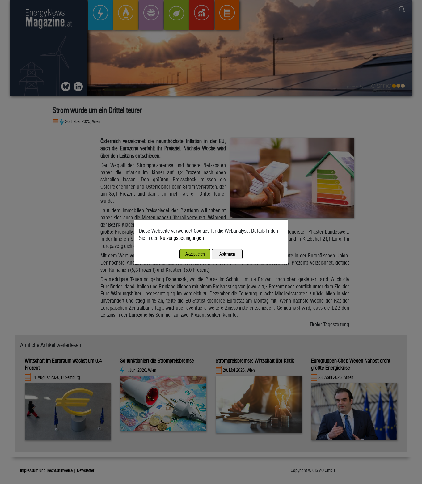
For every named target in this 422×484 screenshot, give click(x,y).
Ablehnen (227, 254)
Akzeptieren (195, 254)
